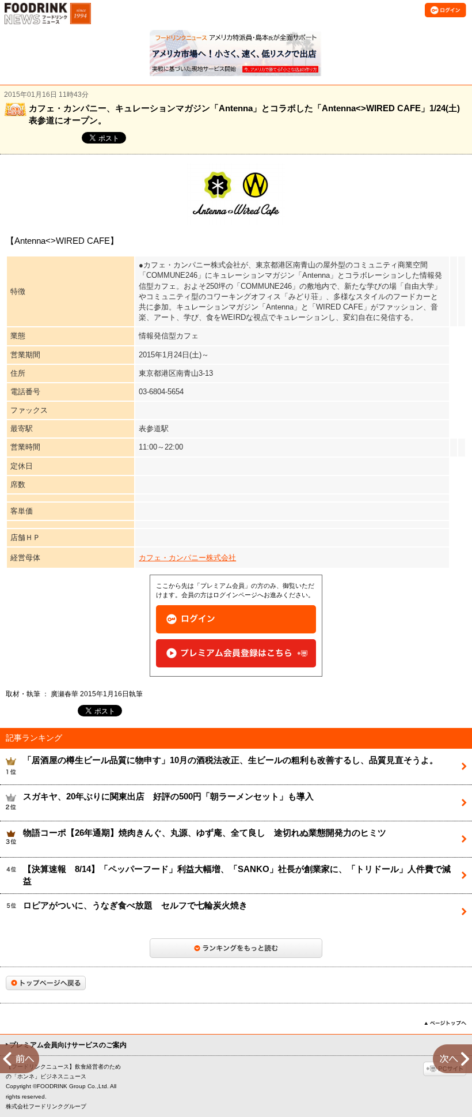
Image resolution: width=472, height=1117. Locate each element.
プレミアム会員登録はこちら (236, 653)
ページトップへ (445, 1023)
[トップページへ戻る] (46, 983)
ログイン (236, 619)
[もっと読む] (236, 948)
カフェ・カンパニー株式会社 (187, 557)
